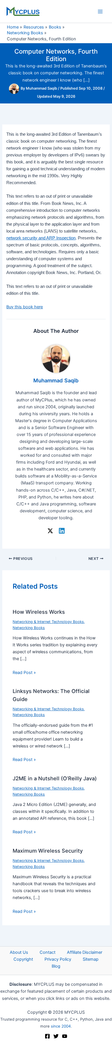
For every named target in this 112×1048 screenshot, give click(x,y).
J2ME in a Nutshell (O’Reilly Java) (55, 778)
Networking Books (29, 628)
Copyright (23, 959)
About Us (19, 952)
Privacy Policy (58, 959)
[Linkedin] (62, 531)
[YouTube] (64, 1036)
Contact (47, 952)
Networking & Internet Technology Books (48, 622)
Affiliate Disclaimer (84, 952)
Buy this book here (24, 306)
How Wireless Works (39, 612)
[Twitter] (56, 1036)
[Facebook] (47, 1036)
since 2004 (61, 1026)
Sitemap (91, 959)
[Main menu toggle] (100, 11)
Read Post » (24, 672)
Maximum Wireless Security (48, 850)
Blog (56, 966)
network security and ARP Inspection (41, 238)
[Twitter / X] (50, 531)
